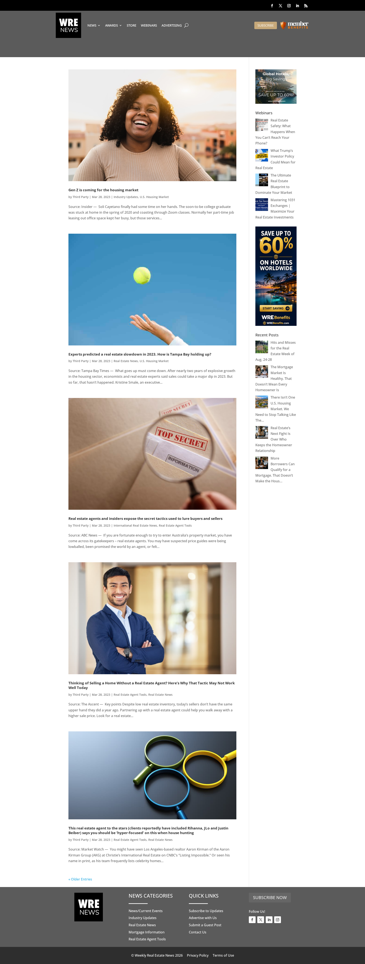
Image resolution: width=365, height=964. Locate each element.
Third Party (81, 197)
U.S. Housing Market (154, 197)
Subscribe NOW (270, 897)
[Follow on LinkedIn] (297, 5)
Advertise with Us (203, 917)
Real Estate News (126, 361)
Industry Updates (126, 197)
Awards (111, 25)
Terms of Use (223, 955)
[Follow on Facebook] (272, 5)
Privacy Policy (197, 955)
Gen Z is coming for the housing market (103, 189)
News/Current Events (146, 911)
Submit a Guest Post (205, 925)
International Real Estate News (135, 525)
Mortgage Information (147, 932)
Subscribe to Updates (206, 911)
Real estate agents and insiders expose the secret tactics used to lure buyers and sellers (145, 518)
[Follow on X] (280, 5)
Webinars (149, 25)
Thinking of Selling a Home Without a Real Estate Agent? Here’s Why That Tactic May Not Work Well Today (151, 685)
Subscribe (265, 25)
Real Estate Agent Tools (175, 525)
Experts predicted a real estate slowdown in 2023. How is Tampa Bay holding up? (139, 354)
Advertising (172, 25)
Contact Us (197, 932)
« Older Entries (80, 879)
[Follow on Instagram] (289, 5)
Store (131, 25)
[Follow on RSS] (305, 5)
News (91, 25)
